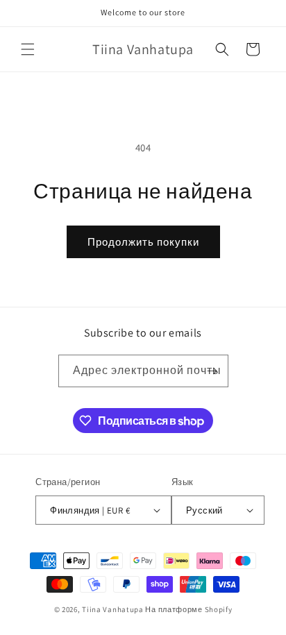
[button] (27, 49)
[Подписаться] (212, 371)
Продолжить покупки (143, 241)
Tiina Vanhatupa (113, 609)
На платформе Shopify (188, 609)
